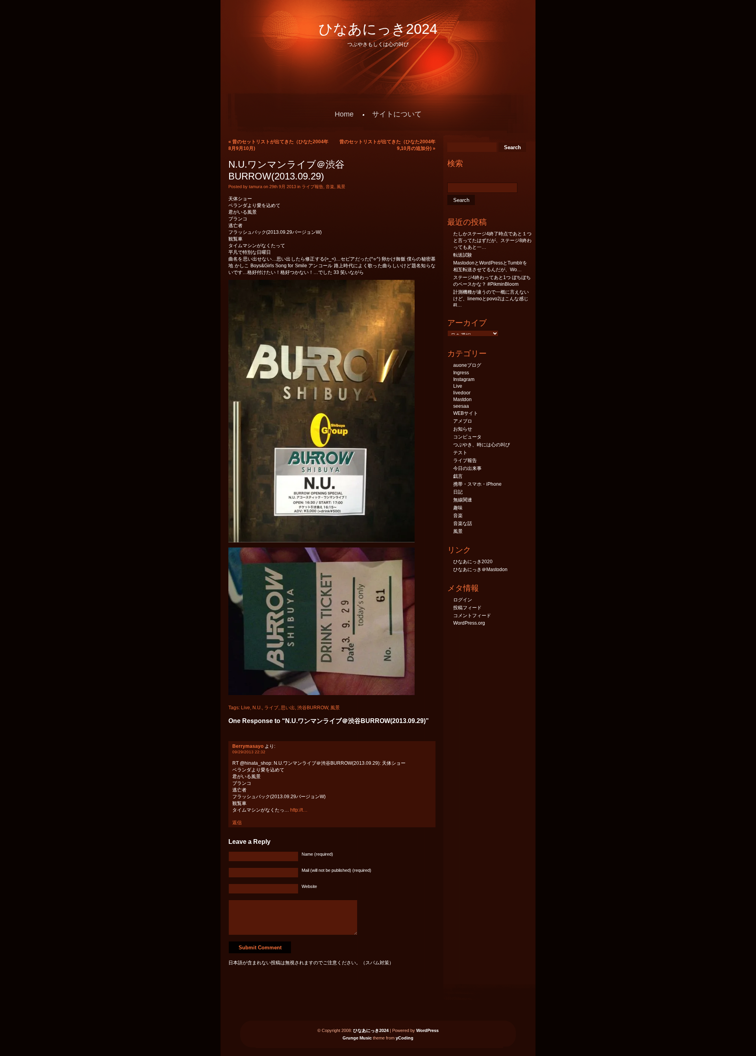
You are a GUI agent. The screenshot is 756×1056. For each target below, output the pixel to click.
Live (245, 707)
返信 (237, 822)
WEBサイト (465, 413)
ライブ (271, 707)
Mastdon (462, 399)
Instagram (463, 379)
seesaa (461, 406)
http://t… (299, 810)
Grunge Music (357, 1038)
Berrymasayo (247, 746)
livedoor (462, 393)
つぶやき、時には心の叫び (481, 445)
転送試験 (462, 255)
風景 (341, 186)
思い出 (288, 707)
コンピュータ (467, 437)
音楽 (330, 186)
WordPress (427, 1030)
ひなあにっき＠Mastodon (480, 569)
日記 (458, 492)
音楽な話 (462, 523)
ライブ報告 (312, 186)
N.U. (257, 707)
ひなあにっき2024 (378, 29)
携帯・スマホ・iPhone (477, 484)
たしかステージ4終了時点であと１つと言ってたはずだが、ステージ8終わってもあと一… (492, 240)
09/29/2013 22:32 (248, 752)
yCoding (404, 1038)
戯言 (458, 476)
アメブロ (462, 421)
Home (344, 114)
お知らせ (462, 429)
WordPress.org (469, 623)
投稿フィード (467, 607)
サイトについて (397, 114)
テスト (460, 452)
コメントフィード (472, 615)
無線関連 (462, 500)
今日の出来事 (467, 468)
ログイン (462, 600)
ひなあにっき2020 (473, 561)
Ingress (461, 372)
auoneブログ (467, 365)
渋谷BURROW (312, 707)
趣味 (458, 507)
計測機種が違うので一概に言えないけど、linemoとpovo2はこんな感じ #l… (491, 298)
